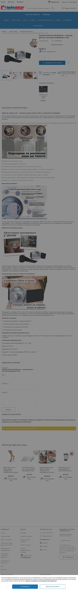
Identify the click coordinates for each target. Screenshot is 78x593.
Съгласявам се (24, 586)
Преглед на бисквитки (52, 586)
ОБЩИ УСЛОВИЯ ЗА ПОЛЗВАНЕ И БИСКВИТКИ (41, 581)
